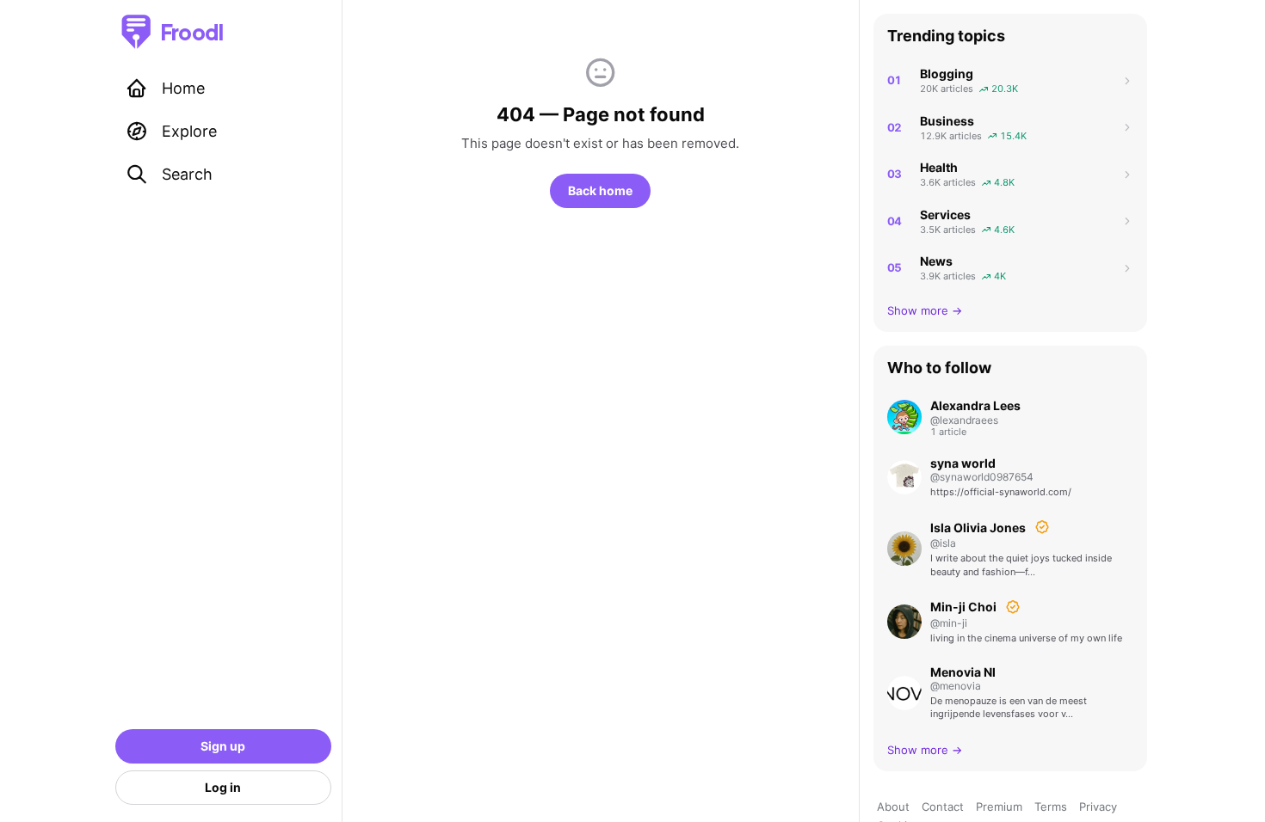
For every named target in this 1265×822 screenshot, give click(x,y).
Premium (999, 806)
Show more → (924, 310)
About (893, 806)
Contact (943, 806)
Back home (600, 190)
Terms (1050, 806)
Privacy (1098, 806)
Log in (223, 787)
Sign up (223, 746)
